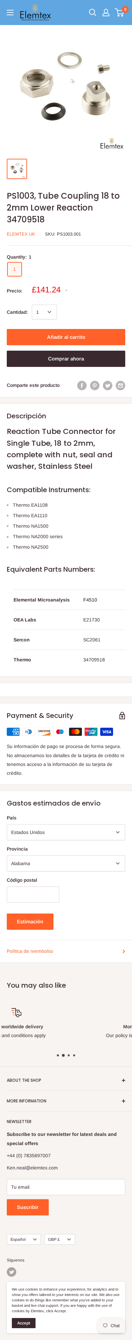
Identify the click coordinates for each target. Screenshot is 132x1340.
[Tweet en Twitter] (107, 385)
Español (18, 1239)
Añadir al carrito (66, 337)
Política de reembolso (30, 951)
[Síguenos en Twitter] (11, 1272)
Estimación (30, 921)
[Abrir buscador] (92, 12)
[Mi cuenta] (106, 12)
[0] (119, 12)
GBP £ (54, 1239)
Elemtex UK (21, 234)
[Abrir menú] (10, 12)
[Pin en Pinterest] (95, 385)
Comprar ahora (66, 358)
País (12, 817)
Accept (23, 1323)
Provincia (17, 849)
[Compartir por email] (120, 385)
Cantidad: (17, 312)
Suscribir (28, 1207)
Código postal (22, 880)
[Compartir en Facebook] (82, 385)
